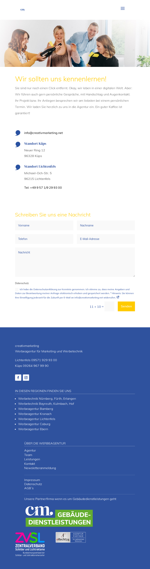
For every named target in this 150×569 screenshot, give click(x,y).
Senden (126, 306)
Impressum (32, 480)
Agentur (30, 450)
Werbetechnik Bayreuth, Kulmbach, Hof (46, 404)
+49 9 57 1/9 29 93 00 (46, 187)
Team (28, 455)
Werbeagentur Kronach (35, 414)
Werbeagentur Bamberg (35, 409)
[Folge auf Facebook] (18, 377)
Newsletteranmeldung (40, 468)
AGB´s (29, 488)
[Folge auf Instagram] (26, 377)
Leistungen (32, 459)
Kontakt (29, 464)
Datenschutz (33, 484)
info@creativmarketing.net (43, 133)
